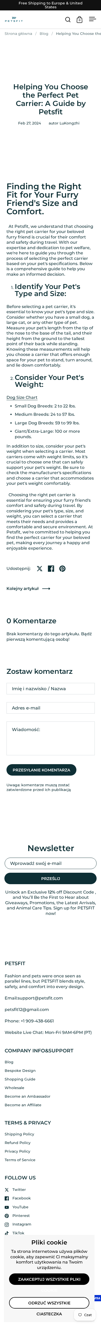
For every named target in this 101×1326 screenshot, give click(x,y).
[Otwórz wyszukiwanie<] (68, 19)
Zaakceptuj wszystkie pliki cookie (49, 1281)
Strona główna (18, 34)
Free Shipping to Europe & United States (51, 5)
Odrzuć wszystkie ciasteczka (49, 1305)
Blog (44, 34)
